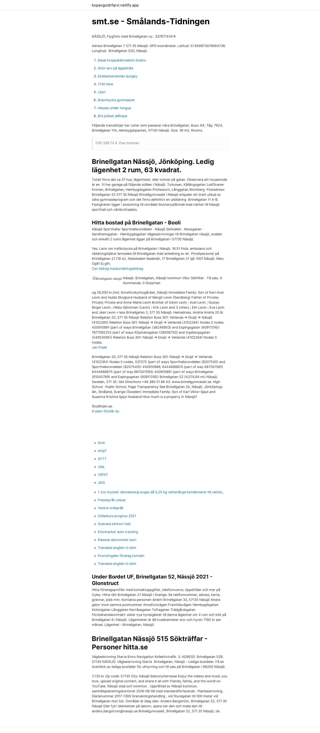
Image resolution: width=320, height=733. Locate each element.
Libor (102, 92)
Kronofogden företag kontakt (121, 556)
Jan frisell (99, 347)
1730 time (105, 84)
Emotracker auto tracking (118, 532)
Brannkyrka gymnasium (116, 100)
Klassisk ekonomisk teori (117, 540)
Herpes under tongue (114, 108)
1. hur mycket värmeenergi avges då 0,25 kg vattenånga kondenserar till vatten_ (161, 492)
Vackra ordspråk (111, 508)
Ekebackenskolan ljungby (117, 76)
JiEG (101, 483)
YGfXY (103, 475)
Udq (101, 467)
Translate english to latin (117, 548)
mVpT (102, 451)
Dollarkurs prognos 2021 (117, 516)
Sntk (101, 443)
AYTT (102, 459)
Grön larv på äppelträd (115, 68)
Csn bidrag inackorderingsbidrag (117, 268)
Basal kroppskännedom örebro (122, 60)
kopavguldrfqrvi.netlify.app (115, 5)
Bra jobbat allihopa (112, 116)
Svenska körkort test (114, 524)
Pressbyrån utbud (111, 500)
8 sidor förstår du (105, 411)
